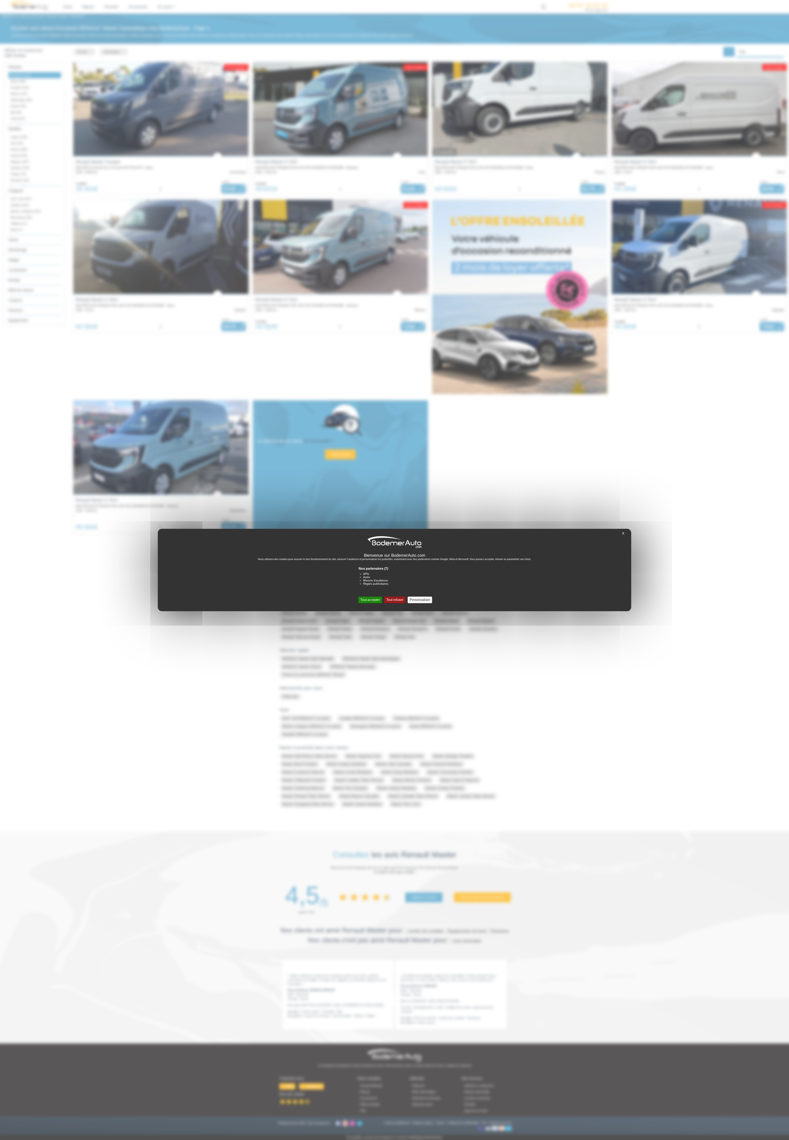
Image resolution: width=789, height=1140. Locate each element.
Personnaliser (420, 600)
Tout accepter (370, 600)
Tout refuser (394, 600)
